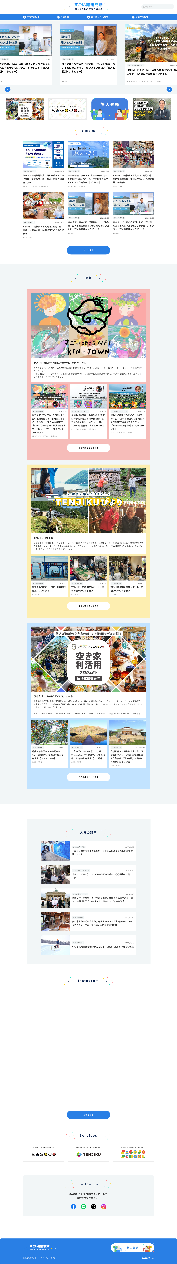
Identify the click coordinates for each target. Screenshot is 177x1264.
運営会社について (29, 1258)
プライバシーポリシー (49, 1258)
